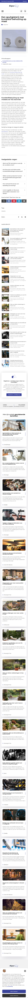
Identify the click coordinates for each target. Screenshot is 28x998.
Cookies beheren (14, 995)
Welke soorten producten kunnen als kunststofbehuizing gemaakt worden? (14, 177)
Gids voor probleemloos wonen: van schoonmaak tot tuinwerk (12, 913)
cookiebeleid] (10, 986)
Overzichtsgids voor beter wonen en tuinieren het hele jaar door (12, 943)
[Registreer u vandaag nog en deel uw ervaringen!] (14, 376)
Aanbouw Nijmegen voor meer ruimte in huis (13, 613)
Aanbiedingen (20, 421)
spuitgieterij (4, 131)
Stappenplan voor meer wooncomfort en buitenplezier (13, 583)
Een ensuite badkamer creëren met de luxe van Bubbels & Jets (13, 463)
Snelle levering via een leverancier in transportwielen (13, 793)
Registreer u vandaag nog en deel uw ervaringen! (14, 381)
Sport (22, 750)
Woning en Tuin (20, 571)
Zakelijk (22, 481)
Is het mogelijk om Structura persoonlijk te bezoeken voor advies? (14, 191)
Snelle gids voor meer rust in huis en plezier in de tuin (13, 703)
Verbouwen (21, 601)
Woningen (21, 451)
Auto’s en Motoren (19, 541)
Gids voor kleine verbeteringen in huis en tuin (13, 673)
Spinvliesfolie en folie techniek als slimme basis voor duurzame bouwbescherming (17, 230)
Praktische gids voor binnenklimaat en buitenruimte (13, 733)
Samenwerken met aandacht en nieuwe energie (11, 493)
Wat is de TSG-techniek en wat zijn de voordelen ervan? (14, 164)
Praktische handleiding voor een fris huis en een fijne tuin (12, 643)
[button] (25, 971)
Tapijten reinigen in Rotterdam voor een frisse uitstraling (12, 523)
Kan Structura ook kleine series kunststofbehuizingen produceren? (14, 170)
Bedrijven (21, 840)
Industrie (5, 24)
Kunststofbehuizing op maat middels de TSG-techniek (12, 61)
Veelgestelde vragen (6, 64)
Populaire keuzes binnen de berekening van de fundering (11, 853)
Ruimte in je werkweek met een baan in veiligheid (13, 823)
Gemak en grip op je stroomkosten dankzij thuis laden (12, 553)
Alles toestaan (14, 991)
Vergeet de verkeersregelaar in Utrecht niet (13, 883)
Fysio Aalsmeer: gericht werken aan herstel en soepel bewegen (12, 763)
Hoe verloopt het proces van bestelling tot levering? (14, 184)
